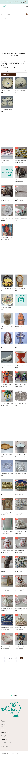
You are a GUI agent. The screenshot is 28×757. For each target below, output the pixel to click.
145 (15, 658)
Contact (3, 729)
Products (7, 18)
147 (21, 658)
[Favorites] (25, 10)
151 (9, 661)
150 (6, 661)
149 (3, 661)
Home (2, 18)
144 (12, 658)
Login (26, 6)
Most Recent (5, 67)
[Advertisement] (14, 37)
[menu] (2, 10)
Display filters (5, 74)
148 (24, 658)
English (24, 2)
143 (9, 658)
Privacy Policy (4, 736)
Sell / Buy (3, 724)
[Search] (26, 14)
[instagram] (5, 742)
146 (18, 658)
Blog (2, 726)
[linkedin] (11, 742)
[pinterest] (8, 742)
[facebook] (2, 742)
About (3, 721)
